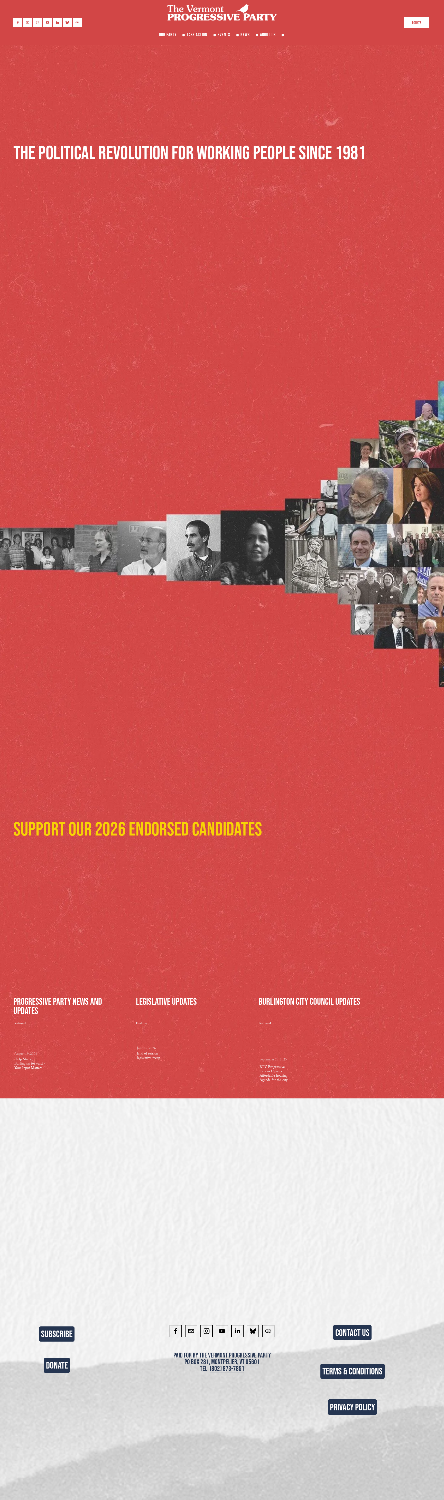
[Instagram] (37, 22)
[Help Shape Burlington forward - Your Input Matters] (30, 1039)
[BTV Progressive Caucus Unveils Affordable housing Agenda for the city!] (276, 1042)
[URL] (77, 22)
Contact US (352, 1332)
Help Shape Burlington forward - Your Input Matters (29, 1064)
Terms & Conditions (352, 1371)
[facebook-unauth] (17, 22)
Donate (416, 23)
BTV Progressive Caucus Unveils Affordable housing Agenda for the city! (274, 1073)
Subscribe (56, 1334)
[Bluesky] (67, 22)
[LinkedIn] (57, 22)
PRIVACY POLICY (352, 1407)
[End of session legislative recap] (153, 1036)
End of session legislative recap (148, 1056)
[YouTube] (47, 22)
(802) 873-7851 (227, 1368)
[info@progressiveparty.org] (27, 22)
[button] (107, 1023)
